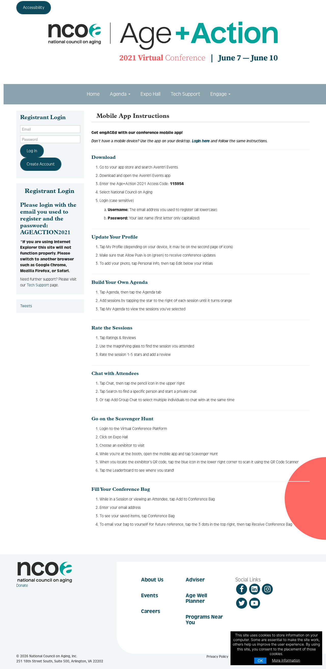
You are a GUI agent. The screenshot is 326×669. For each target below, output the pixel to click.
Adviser (195, 580)
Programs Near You (204, 619)
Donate (22, 585)
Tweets (26, 306)
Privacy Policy (217, 657)
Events (149, 595)
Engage (219, 94)
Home (93, 94)
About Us (152, 580)
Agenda (119, 94)
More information (286, 660)
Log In (32, 150)
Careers (150, 611)
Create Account (41, 164)
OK (260, 660)
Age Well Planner (196, 598)
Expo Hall (150, 94)
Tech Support (185, 94)
